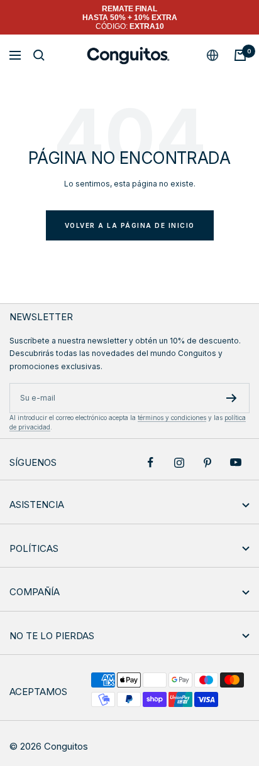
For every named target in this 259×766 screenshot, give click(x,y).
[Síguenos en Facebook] (150, 462)
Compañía (34, 592)
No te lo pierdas (51, 636)
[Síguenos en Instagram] (179, 462)
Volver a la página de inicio (130, 225)
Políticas (33, 548)
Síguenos (33, 462)
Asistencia (36, 504)
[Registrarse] (231, 398)
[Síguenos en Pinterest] (207, 462)
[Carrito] (240, 55)
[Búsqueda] (39, 55)
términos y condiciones (172, 417)
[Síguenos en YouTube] (235, 462)
